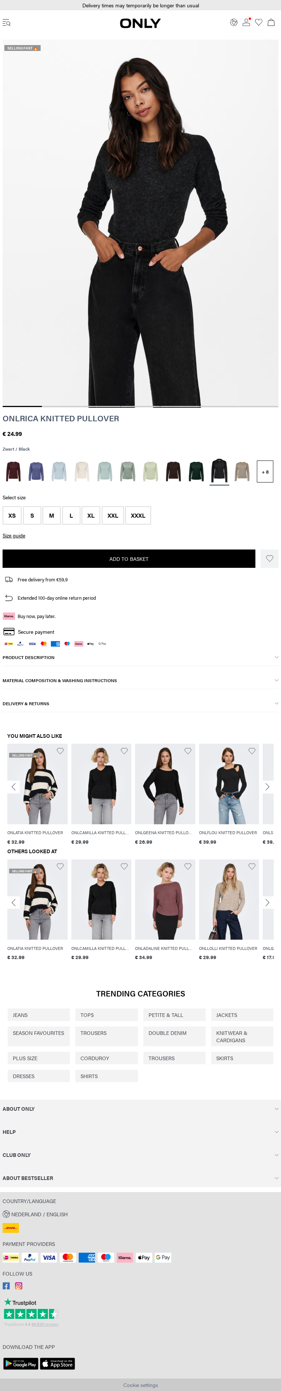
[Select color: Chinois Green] (128, 471)
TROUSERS (93, 1032)
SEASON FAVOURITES (38, 1032)
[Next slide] (267, 787)
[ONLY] (140, 26)
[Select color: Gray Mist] (105, 471)
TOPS (87, 1014)
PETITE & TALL (166, 1014)
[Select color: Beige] (242, 471)
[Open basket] (271, 23)
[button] (12, 515)
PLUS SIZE (25, 1058)
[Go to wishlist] (258, 23)
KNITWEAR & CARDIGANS (231, 1036)
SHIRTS (89, 1076)
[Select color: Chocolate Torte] (173, 471)
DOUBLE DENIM (168, 1032)
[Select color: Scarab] (196, 471)
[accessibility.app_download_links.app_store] (57, 1369)
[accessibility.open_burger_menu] (7, 23)
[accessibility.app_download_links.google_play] (21, 1369)
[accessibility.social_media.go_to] (6, 1287)
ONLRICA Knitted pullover (61, 418)
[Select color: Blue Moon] (36, 471)
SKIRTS (224, 1058)
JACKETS (226, 1014)
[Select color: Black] (219, 472)
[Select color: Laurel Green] (150, 471)
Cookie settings (140, 1384)
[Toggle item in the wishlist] (269, 559)
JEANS (20, 1014)
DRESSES (23, 1076)
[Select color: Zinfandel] (13, 471)
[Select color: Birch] (82, 471)
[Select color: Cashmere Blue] (59, 471)
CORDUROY (94, 1058)
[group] (37, 794)
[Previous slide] (13, 787)
